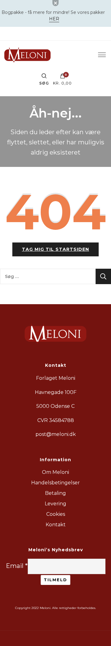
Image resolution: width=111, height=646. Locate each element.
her (54, 19)
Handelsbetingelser (55, 483)
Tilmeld (55, 579)
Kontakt (56, 525)
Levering (55, 504)
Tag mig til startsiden (55, 249)
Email (17, 565)
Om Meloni (55, 472)
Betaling (55, 493)
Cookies (55, 514)
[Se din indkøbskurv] (62, 77)
